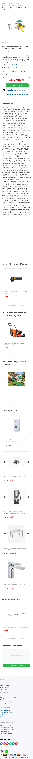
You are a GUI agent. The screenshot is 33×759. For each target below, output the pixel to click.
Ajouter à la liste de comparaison (17, 94)
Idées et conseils (5, 710)
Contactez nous (4, 687)
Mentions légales (5, 685)
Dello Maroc (15, 65)
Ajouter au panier (17, 85)
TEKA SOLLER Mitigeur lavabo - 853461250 (16, 584)
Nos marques (4, 689)
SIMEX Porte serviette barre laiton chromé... (16, 627)
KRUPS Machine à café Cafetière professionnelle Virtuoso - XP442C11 (14, 512)
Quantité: (4, 74)
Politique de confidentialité (8, 698)
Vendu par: (5, 65)
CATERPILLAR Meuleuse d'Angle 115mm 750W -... (15, 292)
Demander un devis (6, 713)
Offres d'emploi (4, 731)
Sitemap (2, 717)
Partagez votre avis (7, 51)
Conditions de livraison (7, 700)
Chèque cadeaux (5, 736)
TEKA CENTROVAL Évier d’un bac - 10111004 (16, 476)
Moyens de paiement (6, 704)
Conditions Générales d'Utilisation (10, 696)
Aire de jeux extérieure (8, 5)
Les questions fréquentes (7, 719)
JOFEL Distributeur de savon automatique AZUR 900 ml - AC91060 (16, 440)
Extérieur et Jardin (13, 3)
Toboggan (20, 5)
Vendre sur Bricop (5, 725)
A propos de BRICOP (6, 683)
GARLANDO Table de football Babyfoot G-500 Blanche (16, 548)
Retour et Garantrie (5, 702)
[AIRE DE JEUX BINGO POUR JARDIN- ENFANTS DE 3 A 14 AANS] (16, 26)
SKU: (3, 72)
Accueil (4, 3)
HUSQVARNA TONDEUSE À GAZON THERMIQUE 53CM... (14, 343)
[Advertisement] (16, 240)
